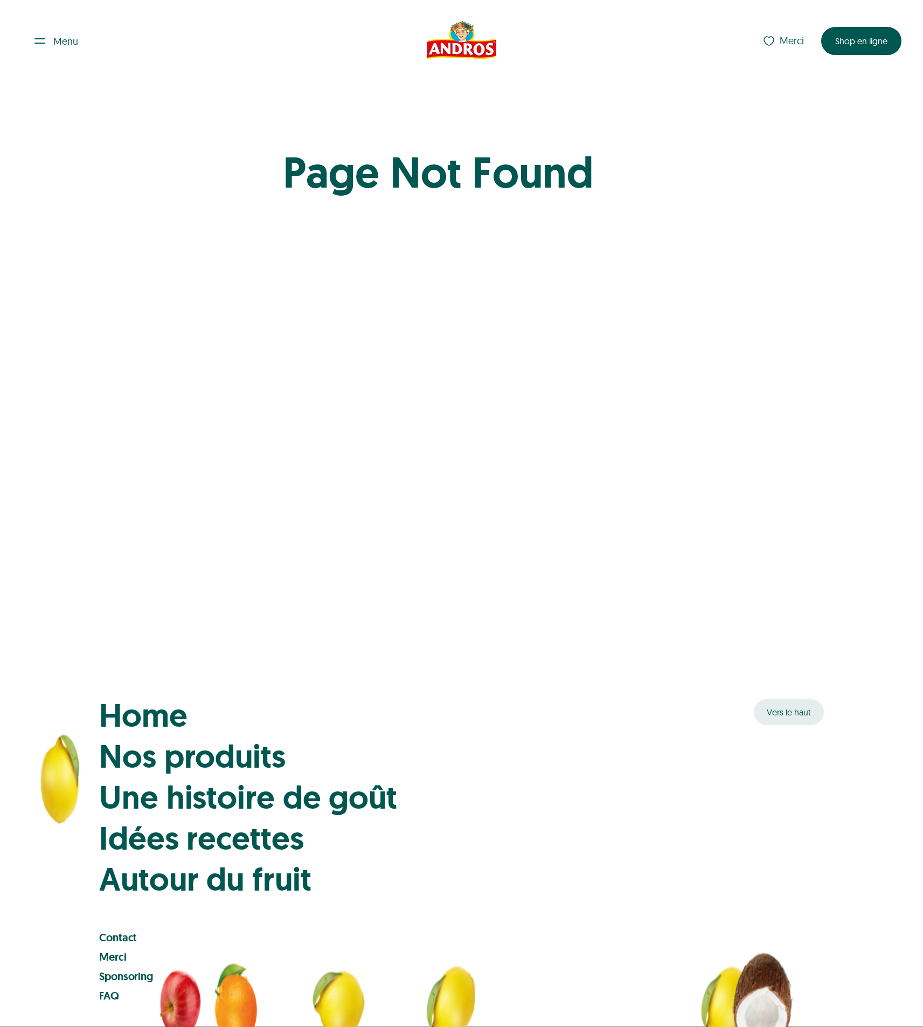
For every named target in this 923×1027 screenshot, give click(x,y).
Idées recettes (201, 838)
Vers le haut (789, 712)
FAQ (109, 996)
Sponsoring (126, 976)
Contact (118, 937)
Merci (792, 41)
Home (143, 715)
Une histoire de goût (248, 797)
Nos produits (192, 756)
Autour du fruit (205, 879)
